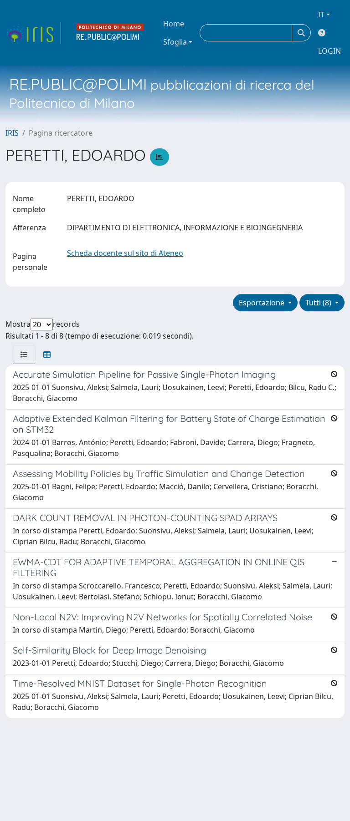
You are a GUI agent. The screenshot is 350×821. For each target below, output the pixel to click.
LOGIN (329, 51)
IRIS (12, 133)
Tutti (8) (319, 303)
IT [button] (321, 15)
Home (173, 24)
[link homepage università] (110, 33)
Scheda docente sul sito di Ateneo (125, 253)
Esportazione (262, 303)
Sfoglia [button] (175, 42)
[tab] (24, 354)
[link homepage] (33, 33)
